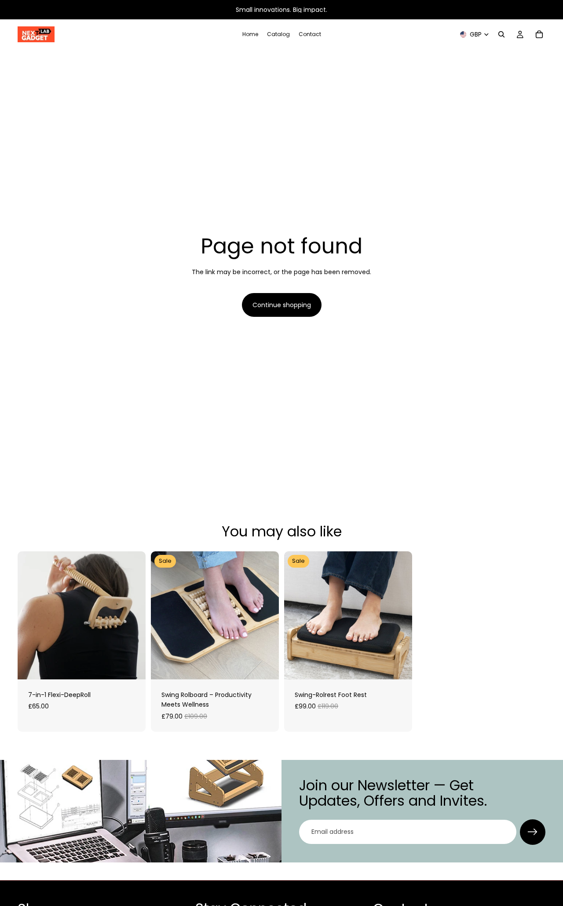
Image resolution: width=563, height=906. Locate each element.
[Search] (501, 34)
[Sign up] (532, 832)
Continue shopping (281, 305)
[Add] (132, 666)
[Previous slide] (31, 615)
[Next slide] (132, 615)
